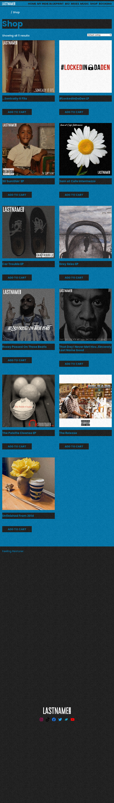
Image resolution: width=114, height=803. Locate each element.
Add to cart (17, 112)
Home (6, 12)
